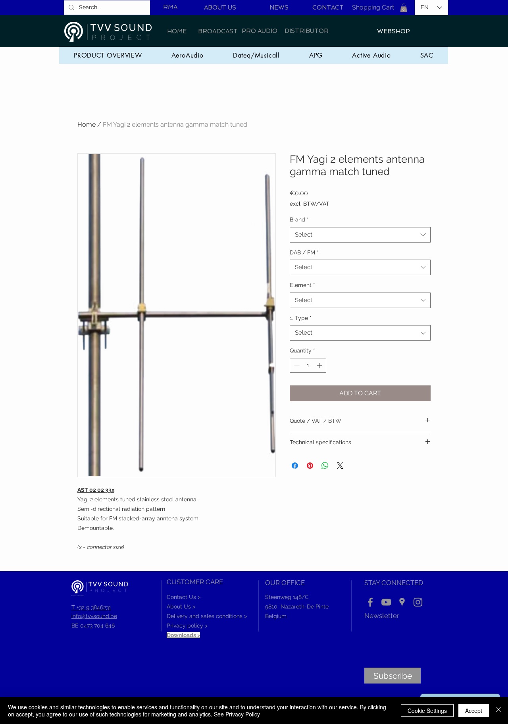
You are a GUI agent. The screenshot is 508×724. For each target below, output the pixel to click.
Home (86, 124)
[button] (403, 8)
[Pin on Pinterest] (310, 465)
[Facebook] (370, 602)
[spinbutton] (308, 365)
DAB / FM (304, 252)
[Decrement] (296, 365)
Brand (299, 219)
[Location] (402, 602)
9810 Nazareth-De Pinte (297, 606)
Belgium (276, 616)
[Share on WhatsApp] (325, 465)
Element (302, 285)
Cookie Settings (427, 710)
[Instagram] (418, 602)
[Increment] (320, 365)
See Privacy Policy (237, 714)
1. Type (301, 318)
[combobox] (360, 235)
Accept (473, 710)
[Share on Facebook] (295, 465)
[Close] (498, 710)
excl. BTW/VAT (309, 203)
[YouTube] (386, 602)
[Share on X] (340, 465)
